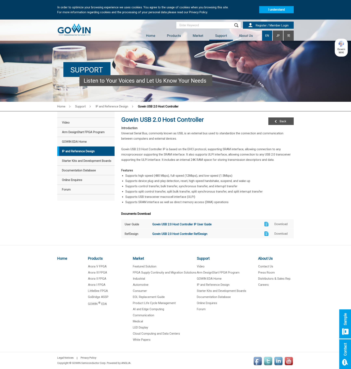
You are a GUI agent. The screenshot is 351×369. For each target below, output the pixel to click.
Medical (138, 321)
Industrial (139, 278)
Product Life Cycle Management (154, 303)
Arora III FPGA (97, 272)
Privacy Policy (88, 357)
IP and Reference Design (111, 106)
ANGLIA (126, 363)
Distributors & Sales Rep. (274, 278)
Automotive (140, 285)
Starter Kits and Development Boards (221, 291)
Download (281, 224)
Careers (263, 285)
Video (201, 266)
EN (267, 35)
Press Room (266, 272)
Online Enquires (207, 303)
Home (150, 36)
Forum (201, 309)
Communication (143, 315)
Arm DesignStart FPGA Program (218, 272)
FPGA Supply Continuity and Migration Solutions (164, 272)
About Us (246, 36)
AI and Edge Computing (148, 309)
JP (278, 35)
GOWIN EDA (97, 304)
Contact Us (265, 266)
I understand (276, 9)
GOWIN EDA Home (209, 278)
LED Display (140, 327)
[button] (341, 48)
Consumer (140, 291)
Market (198, 36)
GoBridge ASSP (98, 297)
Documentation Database (214, 297)
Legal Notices (65, 357)
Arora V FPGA (97, 266)
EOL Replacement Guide (149, 297)
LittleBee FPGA (98, 291)
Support (221, 36)
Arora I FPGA (96, 285)
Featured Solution (144, 266)
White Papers (142, 340)
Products (174, 36)
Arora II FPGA (97, 278)
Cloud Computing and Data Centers (156, 333)
